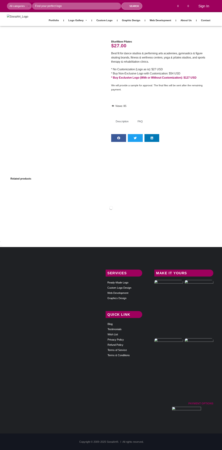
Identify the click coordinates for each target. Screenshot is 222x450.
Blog (110, 323)
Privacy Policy (116, 339)
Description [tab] (122, 121)
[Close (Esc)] (0, 241)
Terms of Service (117, 350)
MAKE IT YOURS (171, 273)
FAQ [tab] (140, 121)
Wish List (113, 334)
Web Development (117, 292)
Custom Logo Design (119, 287)
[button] (176, 6)
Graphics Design (116, 298)
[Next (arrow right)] (1, 245)
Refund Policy (115, 344)
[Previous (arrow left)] (0, 245)
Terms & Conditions (119, 355)
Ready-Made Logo (117, 282)
